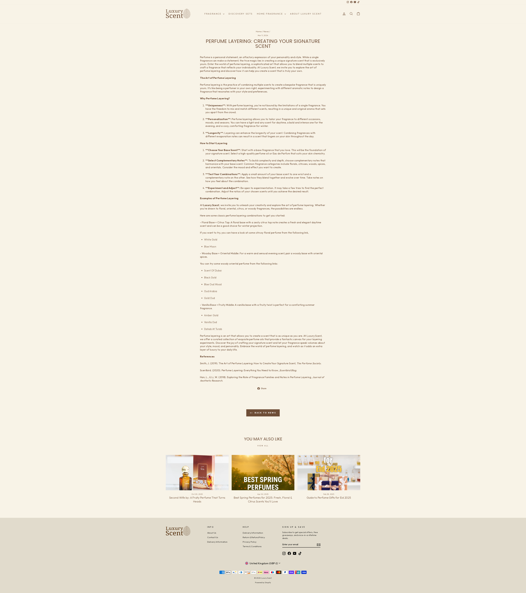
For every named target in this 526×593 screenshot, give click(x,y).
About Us (211, 532)
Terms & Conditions (252, 546)
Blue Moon (210, 246)
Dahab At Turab (213, 329)
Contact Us (212, 537)
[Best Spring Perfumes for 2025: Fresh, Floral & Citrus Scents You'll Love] (263, 472)
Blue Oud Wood (213, 284)
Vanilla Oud (210, 322)
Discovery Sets (240, 13)
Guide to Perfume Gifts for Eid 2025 (329, 497)
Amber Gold (211, 315)
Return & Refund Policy (254, 537)
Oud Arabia (210, 291)
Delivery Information (217, 542)
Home (259, 31)
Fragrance (213, 13)
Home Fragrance (270, 13)
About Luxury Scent (306, 13)
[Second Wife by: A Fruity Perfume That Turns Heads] (197, 472)
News (266, 31)
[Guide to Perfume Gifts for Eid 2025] (328, 472)
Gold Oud (209, 298)
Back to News (265, 412)
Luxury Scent (314, 335)
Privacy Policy (249, 542)
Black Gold (210, 277)
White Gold (210, 239)
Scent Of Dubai (213, 270)
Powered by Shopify (263, 582)
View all (263, 446)
